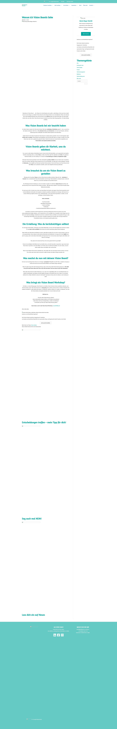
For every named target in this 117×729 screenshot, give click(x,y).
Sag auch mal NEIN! (32, 518)
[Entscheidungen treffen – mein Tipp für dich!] (31, 375)
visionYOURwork (56, 305)
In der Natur (65, 5)
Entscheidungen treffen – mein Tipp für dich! (44, 422)
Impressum (78, 632)
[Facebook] (58, 635)
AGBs (89, 632)
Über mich (85, 5)
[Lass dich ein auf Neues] (31, 567)
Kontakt (91, 5)
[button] (52, 5)
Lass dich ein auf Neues (33, 614)
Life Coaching (57, 5)
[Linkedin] (54, 635)
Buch (80, 5)
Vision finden (34, 325)
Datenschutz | (84, 632)
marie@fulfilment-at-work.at (83, 629)
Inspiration (74, 5)
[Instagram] (62, 635)
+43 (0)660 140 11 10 (82, 631)
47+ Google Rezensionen (54, 1)
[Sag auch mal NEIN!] (31, 471)
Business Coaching (47, 5)
